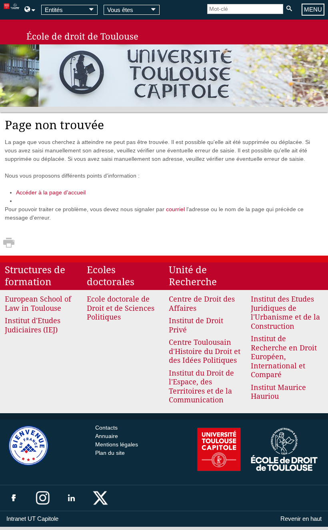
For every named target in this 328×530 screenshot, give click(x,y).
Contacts (106, 427)
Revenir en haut (301, 518)
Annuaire (106, 436)
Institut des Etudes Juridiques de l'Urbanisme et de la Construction (285, 312)
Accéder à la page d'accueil (51, 192)
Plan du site (110, 453)
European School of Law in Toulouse (38, 303)
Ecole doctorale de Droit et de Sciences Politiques (120, 308)
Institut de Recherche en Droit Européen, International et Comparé (284, 356)
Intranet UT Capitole (32, 518)
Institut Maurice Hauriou (278, 392)
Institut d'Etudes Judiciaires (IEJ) (32, 325)
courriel (175, 209)
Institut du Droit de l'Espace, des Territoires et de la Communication (201, 386)
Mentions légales (116, 444)
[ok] (289, 9)
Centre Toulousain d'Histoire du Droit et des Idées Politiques (204, 351)
